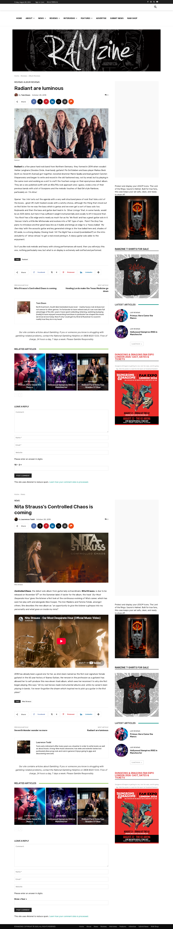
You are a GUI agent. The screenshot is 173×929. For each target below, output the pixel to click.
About (88, 926)
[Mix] (71, 101)
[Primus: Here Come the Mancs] (29, 372)
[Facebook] (147, 2)
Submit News (143, 926)
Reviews (24, 76)
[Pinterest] (46, 101)
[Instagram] (151, 2)
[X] (154, 2)
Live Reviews (29, 381)
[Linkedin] (52, 101)
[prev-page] (16, 395)
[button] (155, 7)
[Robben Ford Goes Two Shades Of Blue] (92, 372)
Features (122, 926)
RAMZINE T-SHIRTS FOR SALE (132, 249)
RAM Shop (155, 926)
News (96, 926)
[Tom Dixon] (16, 95)
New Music (92, 381)
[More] (98, 272)
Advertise (132, 926)
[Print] (65, 101)
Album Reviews (34, 76)
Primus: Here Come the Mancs (29, 386)
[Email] (58, 101)
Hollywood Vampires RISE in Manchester (61, 386)
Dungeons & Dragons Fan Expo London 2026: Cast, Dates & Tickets (134, 357)
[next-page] (20, 395)
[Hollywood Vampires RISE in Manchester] (61, 372)
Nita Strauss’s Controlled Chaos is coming (35, 288)
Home (16, 76)
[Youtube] (157, 2)
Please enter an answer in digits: (28, 459)
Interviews (113, 926)
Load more (136, 344)
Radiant (25, 259)
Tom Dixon (25, 95)
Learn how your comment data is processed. (69, 482)
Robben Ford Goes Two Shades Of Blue (93, 386)
